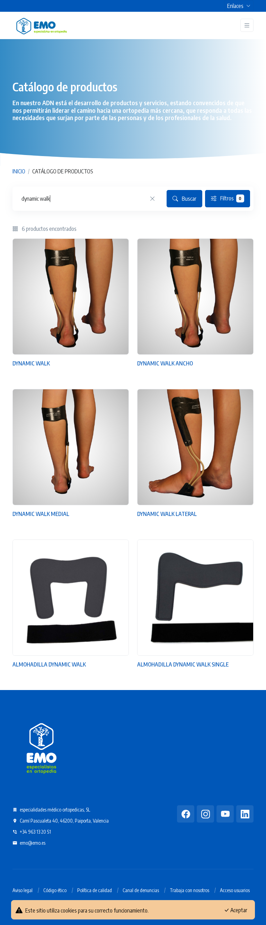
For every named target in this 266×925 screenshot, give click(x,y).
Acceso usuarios (235, 890)
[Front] (41, 25)
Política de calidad (94, 890)
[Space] (41, 747)
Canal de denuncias (141, 890)
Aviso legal (22, 890)
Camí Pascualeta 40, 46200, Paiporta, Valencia (64, 821)
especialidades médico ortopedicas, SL (54, 810)
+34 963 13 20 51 (35, 832)
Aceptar (238, 910)
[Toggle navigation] (247, 25)
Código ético (54, 890)
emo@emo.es (32, 843)
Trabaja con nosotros (189, 890)
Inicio (18, 171)
